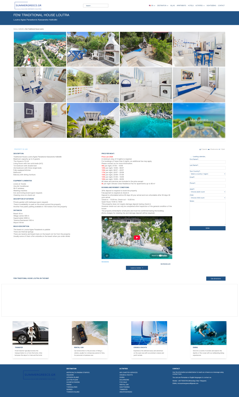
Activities (199, 5)
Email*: (192, 177)
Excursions (124, 380)
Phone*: (192, 183)
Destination (161, 5)
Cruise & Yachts (126, 375)
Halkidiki (21, 29)
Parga (68, 384)
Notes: (192, 201)
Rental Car (124, 384)
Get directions (216, 279)
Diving (122, 377)
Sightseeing (211, 5)
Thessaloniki (71, 387)
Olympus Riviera (73, 382)
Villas (172, 5)
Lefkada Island (72, 377)
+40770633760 (183, 381)
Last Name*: (194, 165)
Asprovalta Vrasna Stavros (78, 372)
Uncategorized (126, 392)
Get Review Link (165, 263)
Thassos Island (72, 392)
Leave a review (136, 268)
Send (208, 228)
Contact (221, 5)
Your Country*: (195, 171)
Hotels (191, 5)
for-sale (123, 382)
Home (15, 29)
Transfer (123, 389)
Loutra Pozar (72, 380)
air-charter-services (129, 372)
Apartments (181, 5)
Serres (69, 389)
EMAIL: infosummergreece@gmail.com (185, 383)
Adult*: (192, 189)
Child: (192, 195)
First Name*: (194, 159)
